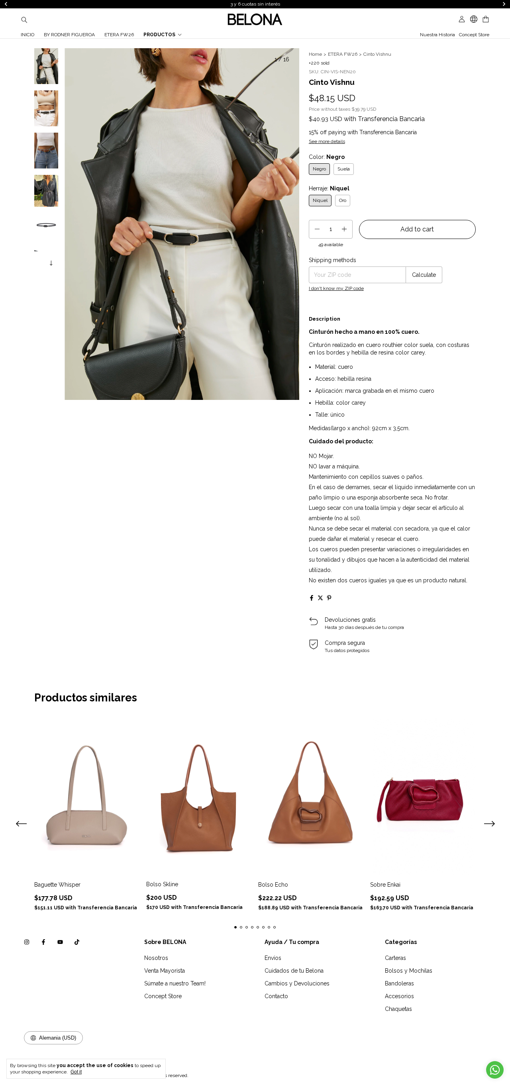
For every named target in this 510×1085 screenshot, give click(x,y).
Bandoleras (399, 983)
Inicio (27, 34)
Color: (327, 157)
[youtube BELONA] (60, 942)
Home (315, 54)
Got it (76, 1072)
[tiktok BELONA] (77, 942)
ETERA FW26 (119, 34)
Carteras (395, 958)
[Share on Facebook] (311, 598)
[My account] (461, 19)
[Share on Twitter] (320, 598)
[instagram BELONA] (26, 942)
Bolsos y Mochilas (408, 970)
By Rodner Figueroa (69, 34)
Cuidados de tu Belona (294, 970)
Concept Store (474, 34)
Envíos (273, 958)
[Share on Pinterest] (329, 598)
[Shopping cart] (485, 19)
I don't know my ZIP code (336, 288)
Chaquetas (398, 1009)
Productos (159, 34)
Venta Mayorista (164, 970)
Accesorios (399, 996)
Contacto (276, 996)
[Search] (24, 19)
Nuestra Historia (437, 34)
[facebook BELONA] (43, 942)
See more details (327, 141)
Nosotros (156, 958)
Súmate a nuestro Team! (175, 983)
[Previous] (41, 262)
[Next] (51, 262)
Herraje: (329, 188)
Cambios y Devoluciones (297, 983)
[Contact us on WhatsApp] (495, 1070)
